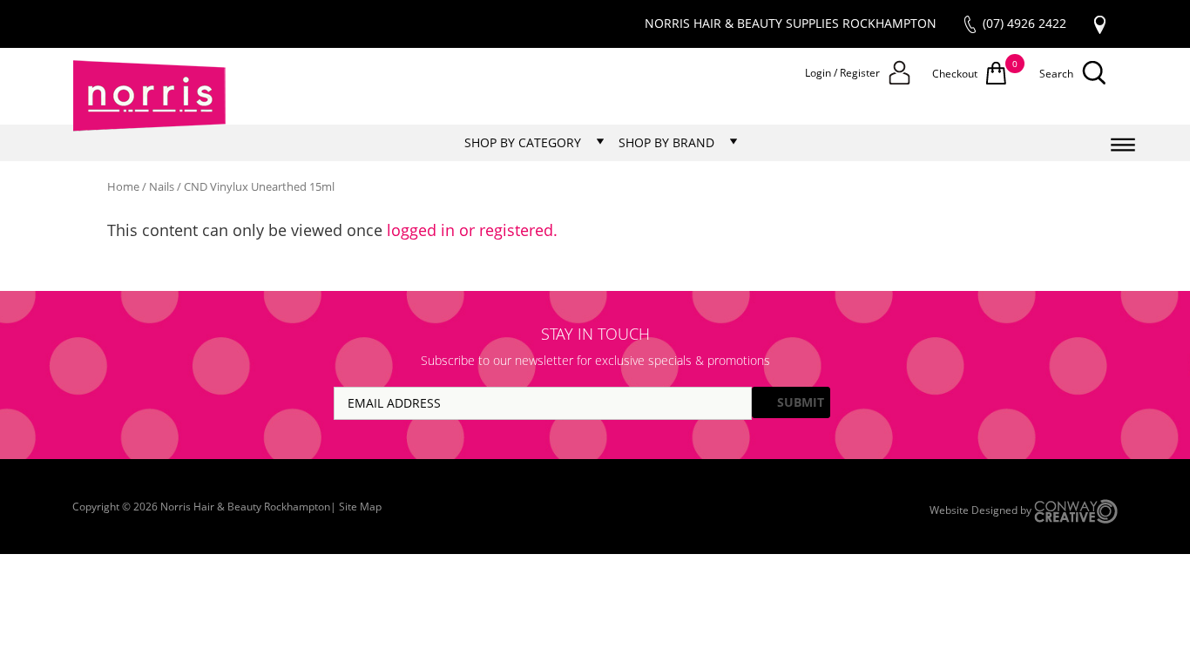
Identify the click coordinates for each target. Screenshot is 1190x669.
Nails (161, 186)
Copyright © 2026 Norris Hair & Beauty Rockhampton (201, 506)
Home (123, 186)
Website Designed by (982, 510)
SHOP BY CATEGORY (522, 142)
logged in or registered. (472, 230)
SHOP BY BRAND (666, 142)
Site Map (360, 506)
